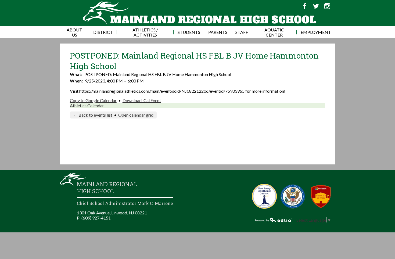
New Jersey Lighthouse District (264, 196)
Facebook (305, 6)
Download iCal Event (142, 100)
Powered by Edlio (273, 219)
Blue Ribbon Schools (293, 196)
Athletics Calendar (87, 105)
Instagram (327, 6)
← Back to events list (92, 114)
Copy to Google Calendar (93, 100)
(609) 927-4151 (96, 217)
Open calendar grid (135, 114)
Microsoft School (321, 196)
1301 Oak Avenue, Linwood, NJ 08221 (112, 212)
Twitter (316, 6)
